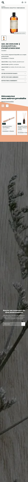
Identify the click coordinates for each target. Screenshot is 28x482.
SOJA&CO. (3, 50)
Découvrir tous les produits (7, 101)
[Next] (7, 105)
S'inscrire (12, 58)
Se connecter (4, 58)
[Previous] (2, 105)
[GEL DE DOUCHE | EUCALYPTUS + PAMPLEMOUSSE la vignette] (4, 38)
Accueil (3, 6)
